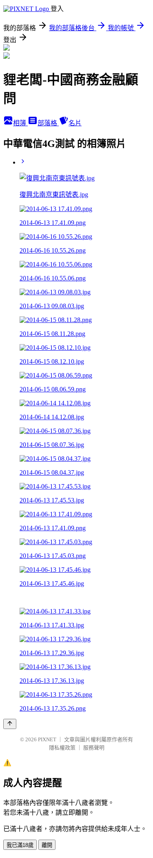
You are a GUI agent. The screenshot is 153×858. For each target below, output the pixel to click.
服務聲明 (93, 748)
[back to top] (9, 724)
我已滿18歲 (20, 845)
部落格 (48, 123)
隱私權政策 (62, 748)
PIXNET (47, 739)
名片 (75, 123)
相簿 (20, 123)
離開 (47, 845)
